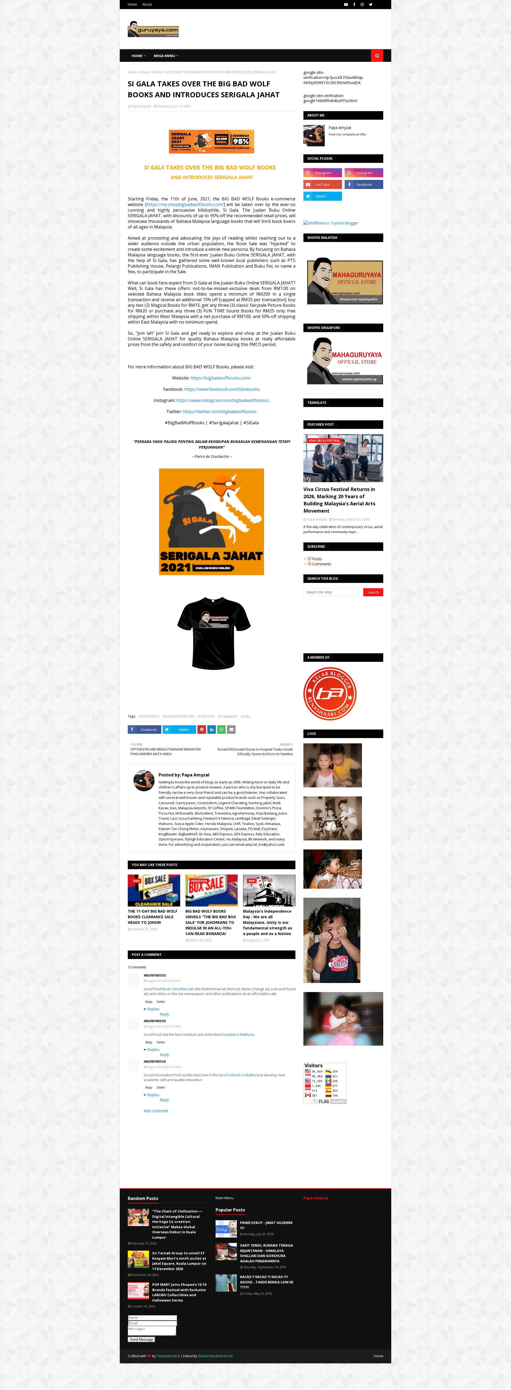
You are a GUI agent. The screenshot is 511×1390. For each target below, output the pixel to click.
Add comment (156, 1110)
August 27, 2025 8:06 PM (163, 981)
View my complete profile (347, 134)
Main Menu (225, 1197)
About (147, 4)
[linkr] (322, 207)
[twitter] (371, 4)
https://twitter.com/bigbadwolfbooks (219, 411)
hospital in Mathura (238, 1034)
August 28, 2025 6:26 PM (163, 1026)
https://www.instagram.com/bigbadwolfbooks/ (222, 400)
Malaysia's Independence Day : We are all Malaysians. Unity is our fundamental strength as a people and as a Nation (267, 922)
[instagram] (362, 4)
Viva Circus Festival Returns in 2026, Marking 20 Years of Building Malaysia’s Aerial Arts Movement (339, 500)
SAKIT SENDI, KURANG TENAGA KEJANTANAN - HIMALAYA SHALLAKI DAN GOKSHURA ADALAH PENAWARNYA (266, 1253)
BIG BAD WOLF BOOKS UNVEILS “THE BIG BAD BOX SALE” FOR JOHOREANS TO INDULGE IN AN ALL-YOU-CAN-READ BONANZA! (211, 922)
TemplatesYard (168, 1356)
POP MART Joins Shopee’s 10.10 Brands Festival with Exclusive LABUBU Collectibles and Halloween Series (179, 1292)
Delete (161, 1002)
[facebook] (354, 4)
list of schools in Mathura (239, 1075)
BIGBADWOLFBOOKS (179, 716)
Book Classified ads (178, 988)
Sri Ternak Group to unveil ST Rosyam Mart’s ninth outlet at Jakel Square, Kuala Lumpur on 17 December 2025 (179, 1261)
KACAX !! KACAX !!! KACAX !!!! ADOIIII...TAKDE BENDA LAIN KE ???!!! (266, 1282)
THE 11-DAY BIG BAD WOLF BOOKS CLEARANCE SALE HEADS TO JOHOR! (152, 917)
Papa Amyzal (141, 106)
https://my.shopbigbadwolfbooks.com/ (185, 204)
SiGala (144, 72)
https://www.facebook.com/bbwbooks (221, 389)
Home (132, 4)
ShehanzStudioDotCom (215, 1356)
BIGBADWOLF (149, 716)
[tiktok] (364, 196)
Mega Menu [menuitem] (164, 55)
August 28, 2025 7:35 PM (163, 1067)
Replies (153, 1009)
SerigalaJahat (227, 716)
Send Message (141, 1339)
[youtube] (346, 4)
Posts (316, 558)
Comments (321, 563)
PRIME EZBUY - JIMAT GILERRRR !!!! (266, 1225)
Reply (148, 1002)
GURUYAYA (206, 716)
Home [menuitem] (137, 55)
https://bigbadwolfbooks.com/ (220, 378)
